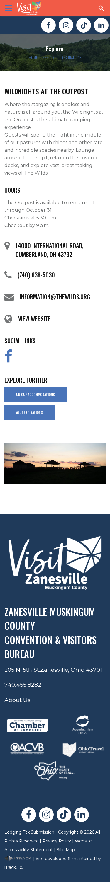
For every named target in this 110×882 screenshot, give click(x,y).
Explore (49, 57)
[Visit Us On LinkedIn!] (101, 25)
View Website (34, 318)
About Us (17, 699)
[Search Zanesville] (101, 8)
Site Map (66, 849)
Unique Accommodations (35, 394)
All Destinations (29, 412)
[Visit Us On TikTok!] (83, 25)
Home (33, 57)
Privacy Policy (57, 841)
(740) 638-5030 (36, 274)
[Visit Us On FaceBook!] (48, 25)
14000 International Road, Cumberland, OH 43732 (49, 250)
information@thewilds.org (55, 296)
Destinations (71, 57)
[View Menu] (8, 8)
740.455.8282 (22, 684)
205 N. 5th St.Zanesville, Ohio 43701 (53, 669)
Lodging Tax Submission (29, 832)
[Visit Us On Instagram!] (66, 25)
